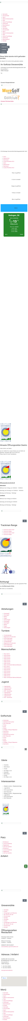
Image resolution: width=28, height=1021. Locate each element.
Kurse (4, 726)
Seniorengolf (7, 619)
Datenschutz (6, 158)
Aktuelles (6, 909)
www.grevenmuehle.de (6, 79)
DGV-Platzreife (7, 723)
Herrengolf (6, 615)
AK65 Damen (7, 661)
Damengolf (6, 613)
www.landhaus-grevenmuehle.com (9, 946)
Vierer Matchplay (8, 640)
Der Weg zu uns (8, 770)
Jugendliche (7, 788)
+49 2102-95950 (7, 73)
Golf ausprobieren (8, 790)
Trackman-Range (7, 531)
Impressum (6, 159)
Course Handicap (7, 843)
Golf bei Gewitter (7, 846)
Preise (4, 725)
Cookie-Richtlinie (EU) (8, 161)
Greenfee (6, 765)
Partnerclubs (7, 916)
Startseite (5, 14)
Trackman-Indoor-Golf (8, 529)
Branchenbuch (6, 25)
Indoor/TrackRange (7, 22)
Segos (5, 618)
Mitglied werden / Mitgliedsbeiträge (13, 786)
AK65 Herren (7, 663)
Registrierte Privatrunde (10, 636)
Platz (4, 20)
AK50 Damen (7, 658)
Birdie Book (7, 766)
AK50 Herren (7, 660)
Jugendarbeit (7, 686)
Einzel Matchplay (8, 638)
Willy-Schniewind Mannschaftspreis (12, 664)
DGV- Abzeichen (8, 691)
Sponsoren (6, 731)
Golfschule (5, 23)
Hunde (5, 768)
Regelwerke (6, 845)
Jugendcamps (7, 689)
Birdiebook (6, 842)
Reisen (4, 728)
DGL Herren (7, 653)
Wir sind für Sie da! (8, 914)
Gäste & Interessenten (8, 18)
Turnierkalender (8, 635)
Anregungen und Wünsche (10, 913)
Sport (4, 17)
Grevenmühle (6, 15)
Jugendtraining (7, 688)
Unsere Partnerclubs (7, 101)
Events (5, 911)
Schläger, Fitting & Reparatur (10, 729)
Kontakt (4, 26)
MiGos (5, 616)
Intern (4, 156)
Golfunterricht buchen (8, 722)
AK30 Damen (7, 655)
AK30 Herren (7, 657)
